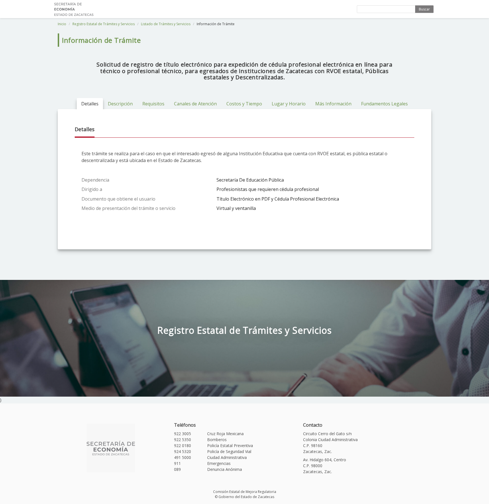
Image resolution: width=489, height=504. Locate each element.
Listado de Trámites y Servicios (165, 24)
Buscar (424, 9)
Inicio (62, 24)
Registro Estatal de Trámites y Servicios (103, 24)
